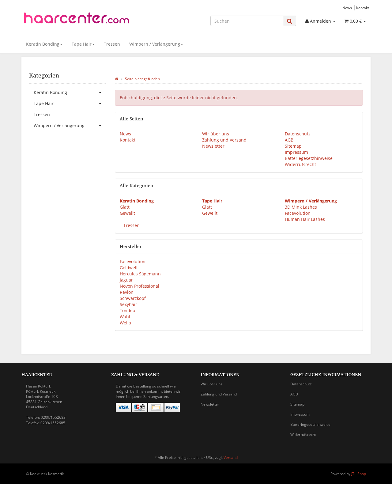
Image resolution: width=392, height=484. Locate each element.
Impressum (296, 152)
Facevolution (298, 213)
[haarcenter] (76, 20)
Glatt (125, 207)
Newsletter (213, 146)
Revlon (127, 292)
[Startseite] (116, 78)
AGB (289, 140)
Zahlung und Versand (224, 140)
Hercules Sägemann (140, 274)
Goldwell (129, 267)
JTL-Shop (358, 473)
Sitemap (293, 146)
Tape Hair (82, 44)
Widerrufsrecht (300, 164)
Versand (231, 457)
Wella (125, 323)
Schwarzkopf (133, 298)
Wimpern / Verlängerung (154, 44)
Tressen (112, 44)
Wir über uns (215, 134)
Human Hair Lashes (305, 219)
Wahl (125, 317)
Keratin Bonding (42, 44)
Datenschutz (298, 134)
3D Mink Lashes (301, 207)
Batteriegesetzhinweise (309, 158)
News (347, 7)
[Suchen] (289, 21)
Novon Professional (139, 286)
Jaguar (126, 280)
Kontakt (362, 7)
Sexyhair (128, 304)
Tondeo (127, 310)
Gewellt (127, 213)
